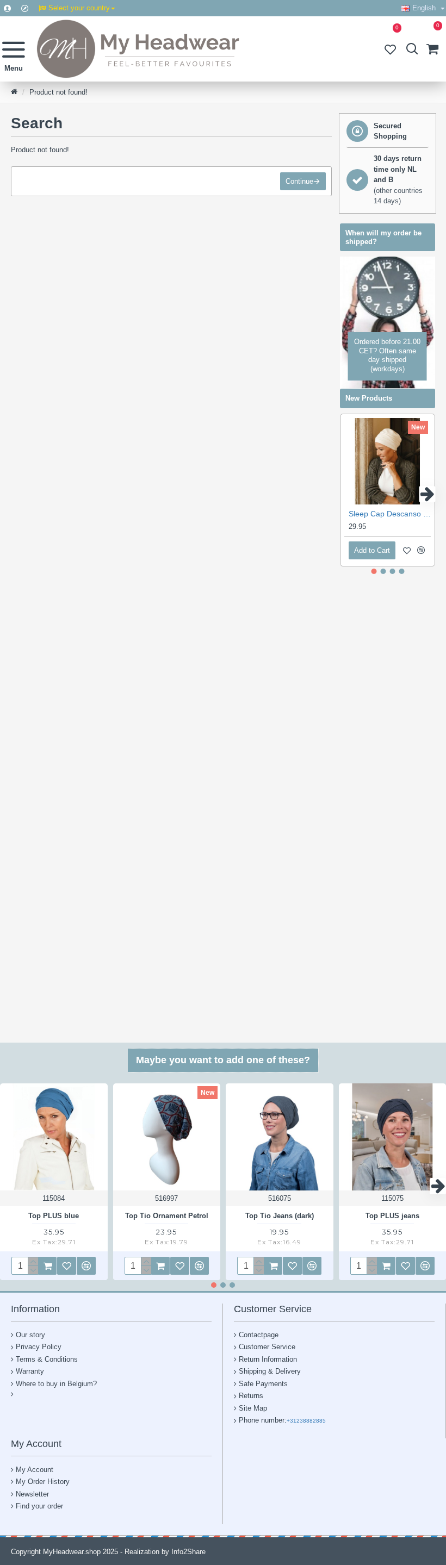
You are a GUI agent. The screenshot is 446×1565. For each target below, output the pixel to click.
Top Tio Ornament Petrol (166, 1216)
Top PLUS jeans (392, 1216)
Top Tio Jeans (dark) (279, 1216)
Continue (299, 181)
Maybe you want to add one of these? (223, 1060)
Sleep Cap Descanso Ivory (390, 513)
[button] (348, 494)
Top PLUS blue (53, 1216)
